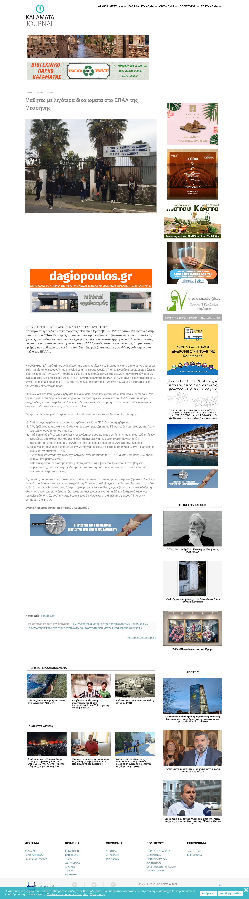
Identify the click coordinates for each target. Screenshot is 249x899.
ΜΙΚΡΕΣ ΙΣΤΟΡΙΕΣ (156, 870)
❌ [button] (246, 890)
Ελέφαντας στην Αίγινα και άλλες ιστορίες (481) (135, 701)
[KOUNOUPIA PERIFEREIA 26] (192, 264)
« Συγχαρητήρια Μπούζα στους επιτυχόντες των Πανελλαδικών (110, 623)
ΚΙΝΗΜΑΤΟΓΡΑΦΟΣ (157, 859)
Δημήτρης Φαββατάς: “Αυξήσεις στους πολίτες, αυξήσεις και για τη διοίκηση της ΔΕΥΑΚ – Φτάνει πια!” (193, 821)
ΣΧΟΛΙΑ (69, 870)
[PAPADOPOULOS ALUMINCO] (91, 303)
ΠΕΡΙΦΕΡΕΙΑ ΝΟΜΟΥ (36, 859)
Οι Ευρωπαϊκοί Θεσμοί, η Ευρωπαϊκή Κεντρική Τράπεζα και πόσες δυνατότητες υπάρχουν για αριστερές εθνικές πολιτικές (192, 719)
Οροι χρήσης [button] (97, 894)
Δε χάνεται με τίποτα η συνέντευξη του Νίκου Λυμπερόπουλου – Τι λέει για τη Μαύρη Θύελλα (90, 704)
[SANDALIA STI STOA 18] (192, 125)
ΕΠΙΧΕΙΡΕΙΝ (112, 855)
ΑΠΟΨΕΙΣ (70, 866)
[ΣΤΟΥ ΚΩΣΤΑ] (192, 222)
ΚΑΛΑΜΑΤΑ (31, 851)
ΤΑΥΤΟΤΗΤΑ (193, 851)
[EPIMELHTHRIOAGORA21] (192, 480)
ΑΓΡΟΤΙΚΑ (111, 851)
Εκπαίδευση (48, 615)
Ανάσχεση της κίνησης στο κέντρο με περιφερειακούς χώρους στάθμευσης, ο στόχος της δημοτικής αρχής (133, 763)
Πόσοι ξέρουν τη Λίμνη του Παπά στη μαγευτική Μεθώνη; (47, 701)
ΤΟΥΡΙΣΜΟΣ (112, 859)
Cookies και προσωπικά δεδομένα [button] (67, 894)
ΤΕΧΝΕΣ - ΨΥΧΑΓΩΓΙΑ (158, 851)
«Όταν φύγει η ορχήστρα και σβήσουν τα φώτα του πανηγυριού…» (192, 770)
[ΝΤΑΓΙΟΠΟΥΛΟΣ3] (91, 279)
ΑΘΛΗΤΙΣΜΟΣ (154, 863)
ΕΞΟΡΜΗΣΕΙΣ (72, 874)
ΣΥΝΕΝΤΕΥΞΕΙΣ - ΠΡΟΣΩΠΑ (161, 866)
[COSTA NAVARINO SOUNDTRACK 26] (192, 175)
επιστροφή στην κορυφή (142, 637)
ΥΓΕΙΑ (68, 859)
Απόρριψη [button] (208, 893)
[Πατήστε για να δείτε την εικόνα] (91, 166)
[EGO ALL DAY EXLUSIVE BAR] (88, 48)
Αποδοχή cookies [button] (230, 893)
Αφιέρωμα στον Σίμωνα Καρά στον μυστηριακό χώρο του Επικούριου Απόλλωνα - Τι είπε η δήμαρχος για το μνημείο (46, 763)
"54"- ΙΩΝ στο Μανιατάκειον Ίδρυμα (192, 649)
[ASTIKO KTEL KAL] (192, 350)
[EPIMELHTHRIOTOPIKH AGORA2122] (91, 526)
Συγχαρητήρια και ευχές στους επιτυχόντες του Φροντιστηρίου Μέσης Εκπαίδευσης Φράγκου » (85, 628)
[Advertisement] (91, 241)
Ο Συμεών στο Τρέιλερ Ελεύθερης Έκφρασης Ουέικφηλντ (193, 550)
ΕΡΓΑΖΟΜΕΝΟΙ (73, 851)
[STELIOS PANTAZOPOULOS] (192, 400)
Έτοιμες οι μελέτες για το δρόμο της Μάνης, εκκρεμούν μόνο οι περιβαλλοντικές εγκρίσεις (90, 761)
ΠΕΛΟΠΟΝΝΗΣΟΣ (34, 855)
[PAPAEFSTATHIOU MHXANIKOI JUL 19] (192, 446)
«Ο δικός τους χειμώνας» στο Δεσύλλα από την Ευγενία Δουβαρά (192, 600)
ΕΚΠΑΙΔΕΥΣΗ (72, 855)
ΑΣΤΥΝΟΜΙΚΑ (72, 863)
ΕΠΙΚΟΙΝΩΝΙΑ (194, 855)
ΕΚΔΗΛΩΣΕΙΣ (154, 855)
